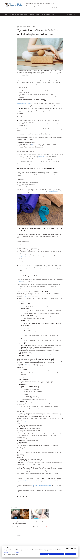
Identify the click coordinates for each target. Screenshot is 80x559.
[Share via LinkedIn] (23, 496)
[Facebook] (74, 14)
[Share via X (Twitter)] (20, 496)
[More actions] (62, 26)
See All (68, 506)
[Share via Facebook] (17, 496)
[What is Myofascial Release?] (40, 514)
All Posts (12, 18)
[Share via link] (26, 496)
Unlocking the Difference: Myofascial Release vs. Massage (19, 522)
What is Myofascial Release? (38, 522)
